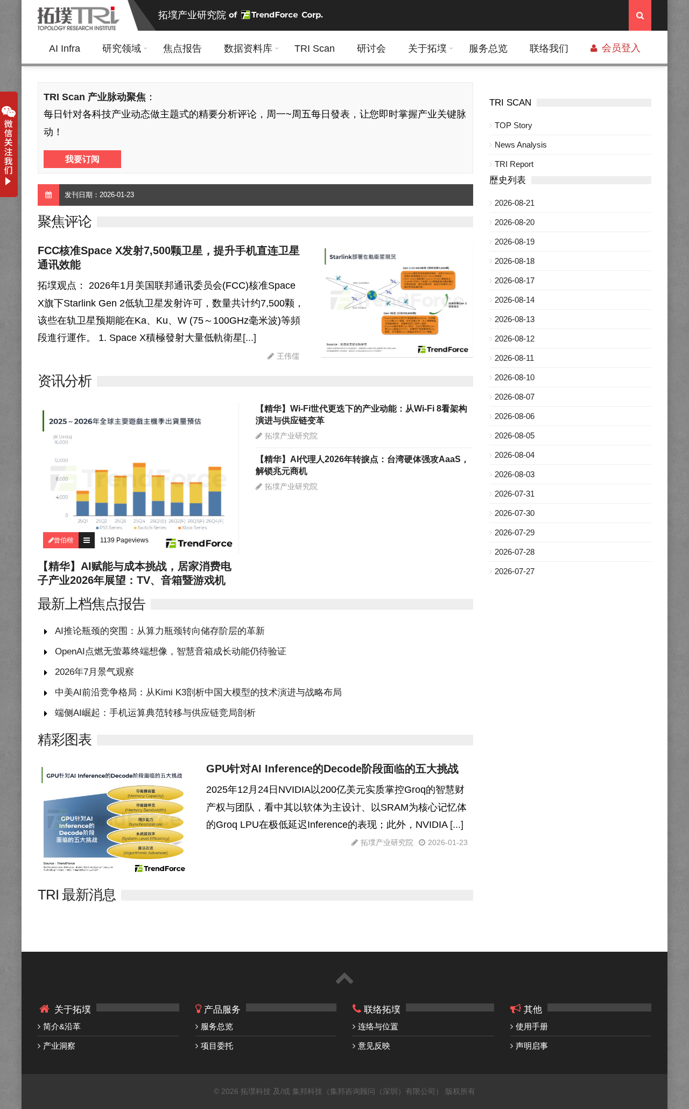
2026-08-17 (515, 280)
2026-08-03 (515, 474)
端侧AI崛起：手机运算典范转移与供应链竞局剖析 (155, 713)
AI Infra (64, 48)
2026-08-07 (515, 396)
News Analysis (521, 144)
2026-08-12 (515, 338)
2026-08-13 (515, 319)
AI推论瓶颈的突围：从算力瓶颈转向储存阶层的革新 (160, 631)
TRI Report (514, 164)
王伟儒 (288, 356)
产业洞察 (59, 1045)
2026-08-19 (515, 241)
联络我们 (549, 48)
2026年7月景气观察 (94, 672)
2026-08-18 (515, 261)
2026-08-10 (515, 377)
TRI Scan (314, 48)
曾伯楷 (63, 540)
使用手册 (532, 1026)
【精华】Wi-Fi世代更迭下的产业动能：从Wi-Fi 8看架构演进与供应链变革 (361, 414)
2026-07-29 (515, 532)
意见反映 (374, 1045)
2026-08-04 (515, 454)
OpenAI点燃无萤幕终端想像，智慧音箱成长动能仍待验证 (170, 651)
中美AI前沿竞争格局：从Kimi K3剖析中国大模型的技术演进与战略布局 (198, 692)
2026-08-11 (514, 357)
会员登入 (620, 48)
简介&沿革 (62, 1026)
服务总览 (488, 48)
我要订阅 (82, 159)
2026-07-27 (515, 571)
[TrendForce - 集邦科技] (277, 15)
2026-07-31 (515, 493)
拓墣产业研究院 (192, 15)
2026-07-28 (515, 551)
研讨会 (371, 48)
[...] (249, 337)
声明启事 (532, 1045)
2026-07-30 (515, 513)
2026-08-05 (515, 435)
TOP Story (513, 125)
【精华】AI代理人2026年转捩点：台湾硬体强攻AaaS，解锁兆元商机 (362, 465)
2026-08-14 (515, 299)
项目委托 (217, 1045)
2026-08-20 (515, 222)
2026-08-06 (515, 416)
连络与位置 (378, 1026)
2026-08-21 (515, 202)
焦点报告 (182, 48)
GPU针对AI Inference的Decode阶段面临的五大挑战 (332, 769)
